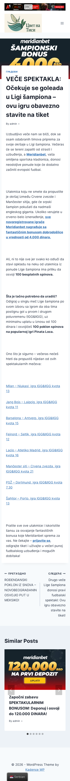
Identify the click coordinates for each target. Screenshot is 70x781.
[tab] (28, 734)
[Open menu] (62, 23)
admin (13, 123)
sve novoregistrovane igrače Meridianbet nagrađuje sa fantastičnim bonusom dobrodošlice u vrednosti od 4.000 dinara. (34, 227)
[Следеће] (58, 690)
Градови (12, 71)
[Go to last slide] (11, 690)
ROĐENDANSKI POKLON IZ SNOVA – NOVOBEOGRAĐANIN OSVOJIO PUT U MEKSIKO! (20, 587)
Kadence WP (35, 770)
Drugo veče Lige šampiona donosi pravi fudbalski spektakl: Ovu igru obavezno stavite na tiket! (55, 594)
